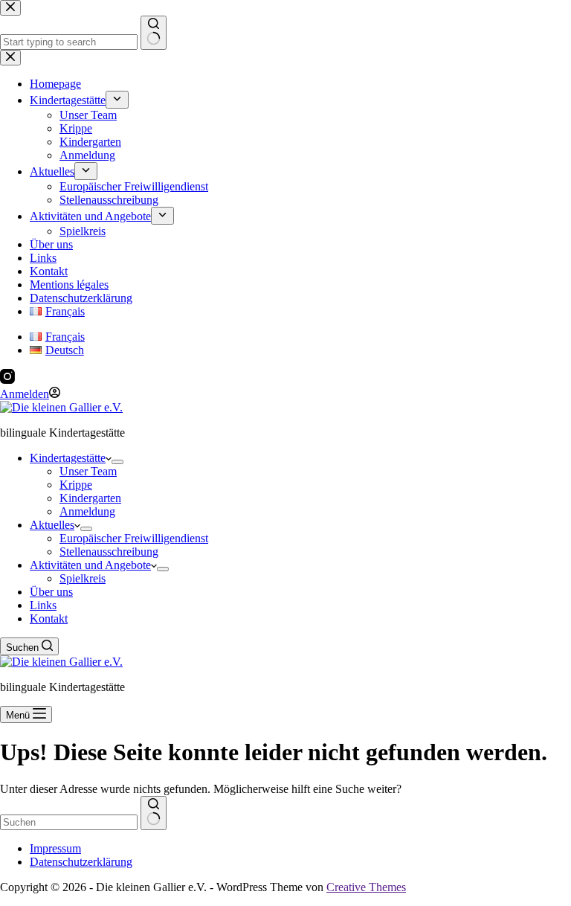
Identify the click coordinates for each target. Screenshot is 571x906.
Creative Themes (366, 887)
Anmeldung (87, 511)
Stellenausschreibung (108, 551)
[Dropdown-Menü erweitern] (117, 462)
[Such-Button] (154, 813)
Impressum (55, 848)
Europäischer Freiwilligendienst (133, 538)
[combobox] (69, 822)
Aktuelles (52, 524)
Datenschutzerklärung (81, 861)
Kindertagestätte (68, 458)
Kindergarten (90, 498)
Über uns (51, 591)
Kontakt (49, 618)
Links (43, 605)
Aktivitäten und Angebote (90, 565)
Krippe (75, 484)
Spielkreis (82, 578)
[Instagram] (7, 379)
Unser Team (88, 471)
